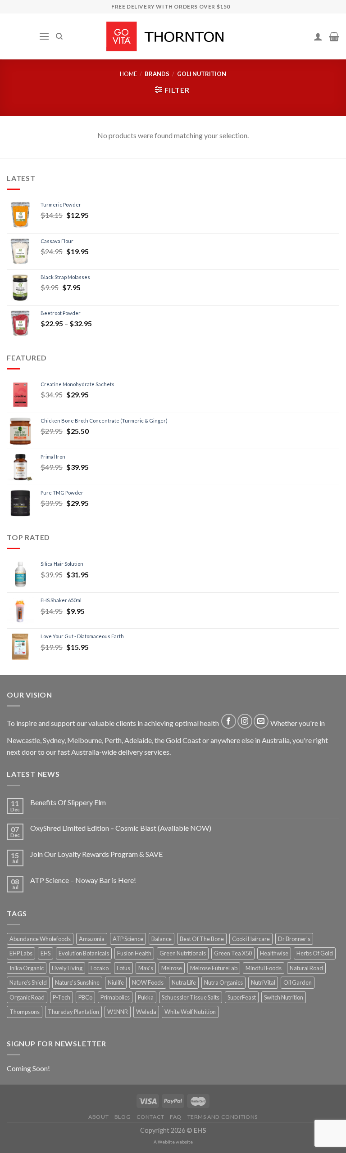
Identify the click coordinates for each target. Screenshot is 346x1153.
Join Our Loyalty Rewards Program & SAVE (96, 854)
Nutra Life (184, 982)
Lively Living (67, 968)
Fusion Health (134, 953)
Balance (161, 938)
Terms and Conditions (222, 1116)
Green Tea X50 (233, 953)
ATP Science (128, 938)
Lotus (123, 968)
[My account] (318, 36)
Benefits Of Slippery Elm (68, 802)
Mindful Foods (264, 968)
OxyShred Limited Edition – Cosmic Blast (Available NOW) (120, 828)
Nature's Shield (28, 982)
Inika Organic (26, 968)
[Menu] (44, 36)
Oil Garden (297, 982)
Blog (122, 1116)
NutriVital (263, 982)
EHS (45, 953)
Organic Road (27, 997)
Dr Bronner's (294, 938)
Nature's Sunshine (77, 982)
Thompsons (24, 1011)
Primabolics (115, 997)
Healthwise (274, 953)
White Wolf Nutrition (190, 1011)
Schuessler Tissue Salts (190, 997)
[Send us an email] (261, 721)
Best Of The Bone (202, 938)
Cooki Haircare (251, 938)
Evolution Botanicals (84, 953)
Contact (150, 1116)
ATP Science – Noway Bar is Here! (83, 880)
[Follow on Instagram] (244, 721)
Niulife (116, 982)
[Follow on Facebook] (228, 721)
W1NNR (117, 1011)
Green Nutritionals (182, 953)
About (98, 1116)
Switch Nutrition (283, 997)
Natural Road (306, 968)
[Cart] (334, 36)
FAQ (176, 1116)
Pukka (146, 997)
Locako (100, 968)
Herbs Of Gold (314, 953)
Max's (145, 968)
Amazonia (92, 938)
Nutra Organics (223, 982)
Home (128, 73)
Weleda (146, 1011)
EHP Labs (20, 953)
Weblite (166, 1141)
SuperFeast (242, 997)
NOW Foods (148, 982)
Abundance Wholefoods (40, 938)
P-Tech (61, 997)
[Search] (59, 36)
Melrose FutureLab (213, 968)
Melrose (171, 968)
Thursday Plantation (73, 1011)
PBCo (85, 997)
